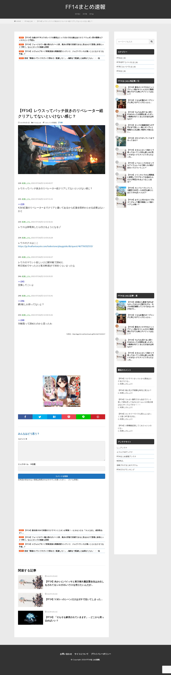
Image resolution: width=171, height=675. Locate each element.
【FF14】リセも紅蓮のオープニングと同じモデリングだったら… (140, 101)
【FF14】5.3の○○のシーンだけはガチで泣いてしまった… (74, 599)
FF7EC (77, 14)
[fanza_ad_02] (61, 405)
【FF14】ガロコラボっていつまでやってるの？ (140, 139)
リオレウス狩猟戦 (51, 123)
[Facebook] (25, 416)
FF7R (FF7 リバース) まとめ (127, 62)
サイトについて (81, 654)
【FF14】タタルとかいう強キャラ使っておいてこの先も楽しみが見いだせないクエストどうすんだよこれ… (140, 153)
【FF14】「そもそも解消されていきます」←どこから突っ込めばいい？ (74, 619)
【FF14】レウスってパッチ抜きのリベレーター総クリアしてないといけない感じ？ (64, 21)
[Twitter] (40, 416)
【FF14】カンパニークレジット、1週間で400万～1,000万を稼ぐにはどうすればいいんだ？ (140, 190)
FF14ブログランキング (125, 469)
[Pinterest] (98, 416)
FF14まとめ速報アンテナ (126, 456)
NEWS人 (120, 461)
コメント (22, 439)
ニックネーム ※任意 (27, 464)
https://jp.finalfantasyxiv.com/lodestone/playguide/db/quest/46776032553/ (55, 246)
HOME (18, 21)
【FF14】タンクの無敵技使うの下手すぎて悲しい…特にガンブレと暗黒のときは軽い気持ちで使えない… (140, 128)
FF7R (85, 14)
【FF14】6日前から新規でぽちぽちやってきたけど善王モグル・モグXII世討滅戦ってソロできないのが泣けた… (140, 305)
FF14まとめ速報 (93, 659)
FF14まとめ (29, 21)
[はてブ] (54, 416)
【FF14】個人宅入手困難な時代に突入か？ (134, 390)
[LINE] (83, 416)
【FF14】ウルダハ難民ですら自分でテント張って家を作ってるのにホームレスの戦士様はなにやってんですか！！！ (135, 402)
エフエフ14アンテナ (125, 452)
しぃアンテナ (122, 448)
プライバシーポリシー (101, 654)
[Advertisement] (61, 82)
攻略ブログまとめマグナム (127, 465)
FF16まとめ (121, 58)
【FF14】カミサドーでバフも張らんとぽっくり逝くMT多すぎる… (134, 415)
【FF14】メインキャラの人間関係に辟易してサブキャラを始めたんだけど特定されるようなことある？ (140, 178)
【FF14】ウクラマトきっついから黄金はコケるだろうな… (134, 379)
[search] (151, 41)
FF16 (92, 14)
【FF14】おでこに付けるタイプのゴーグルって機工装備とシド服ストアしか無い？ (140, 202)
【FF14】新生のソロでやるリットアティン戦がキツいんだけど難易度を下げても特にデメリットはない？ (140, 90)
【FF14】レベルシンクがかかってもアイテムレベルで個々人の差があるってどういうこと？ (140, 165)
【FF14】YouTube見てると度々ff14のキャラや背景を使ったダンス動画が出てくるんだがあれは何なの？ (140, 115)
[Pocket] (69, 416)
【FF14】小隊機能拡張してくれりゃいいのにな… (134, 426)
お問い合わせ (66, 654)
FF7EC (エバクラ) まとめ (126, 67)
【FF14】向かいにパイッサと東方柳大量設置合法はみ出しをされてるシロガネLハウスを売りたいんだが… (74, 583)
